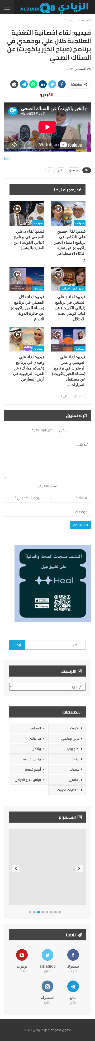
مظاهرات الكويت (68, 790)
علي (50, 170)
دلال (60, 170)
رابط (7, 159)
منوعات (79, 223)
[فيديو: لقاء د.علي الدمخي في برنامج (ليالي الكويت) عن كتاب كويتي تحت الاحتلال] (68, 279)
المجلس (35, 728)
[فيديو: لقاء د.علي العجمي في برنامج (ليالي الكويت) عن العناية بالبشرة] (27, 213)
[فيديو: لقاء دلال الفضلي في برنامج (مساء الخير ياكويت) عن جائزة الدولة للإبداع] (27, 279)
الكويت (74, 728)
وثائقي (36, 749)
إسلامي (74, 780)
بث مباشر (35, 738)
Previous (16, 868)
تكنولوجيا (73, 749)
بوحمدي (74, 170)
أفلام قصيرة (33, 769)
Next (79, 868)
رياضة (75, 759)
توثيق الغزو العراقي (73, 288)
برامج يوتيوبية (32, 759)
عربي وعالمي (70, 738)
